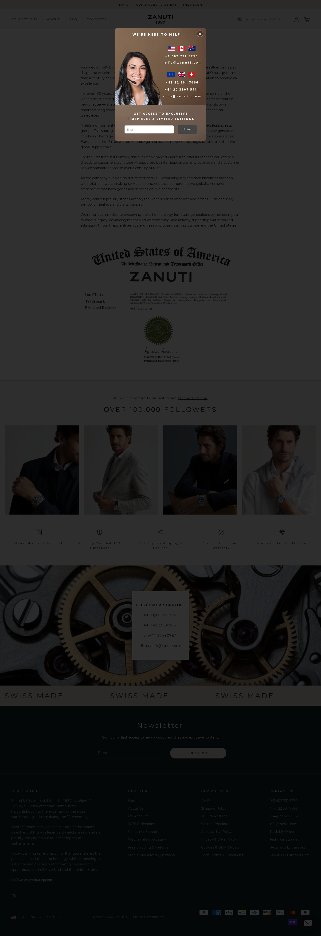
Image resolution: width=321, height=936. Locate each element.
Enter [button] (187, 129)
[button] (200, 34)
